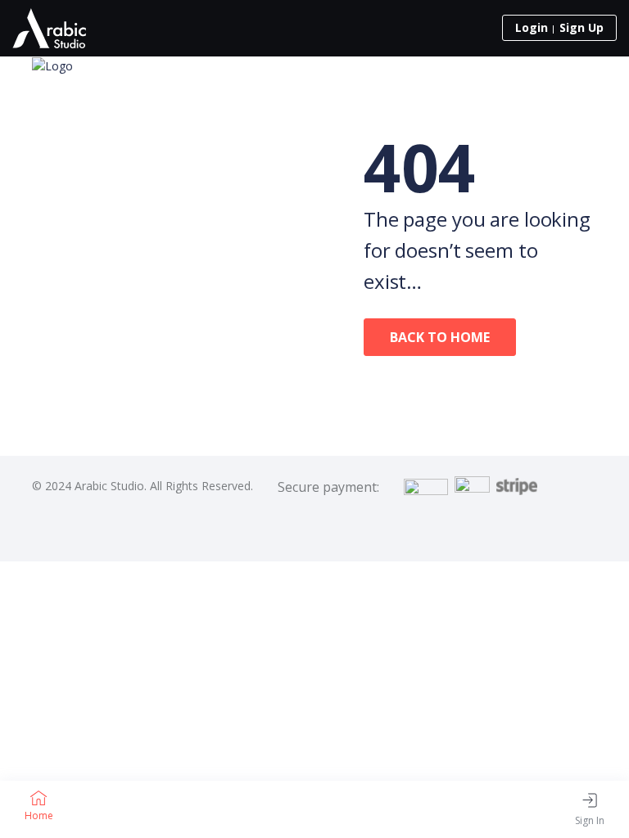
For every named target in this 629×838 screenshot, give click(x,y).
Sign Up (581, 27)
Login (531, 27)
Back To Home (440, 337)
